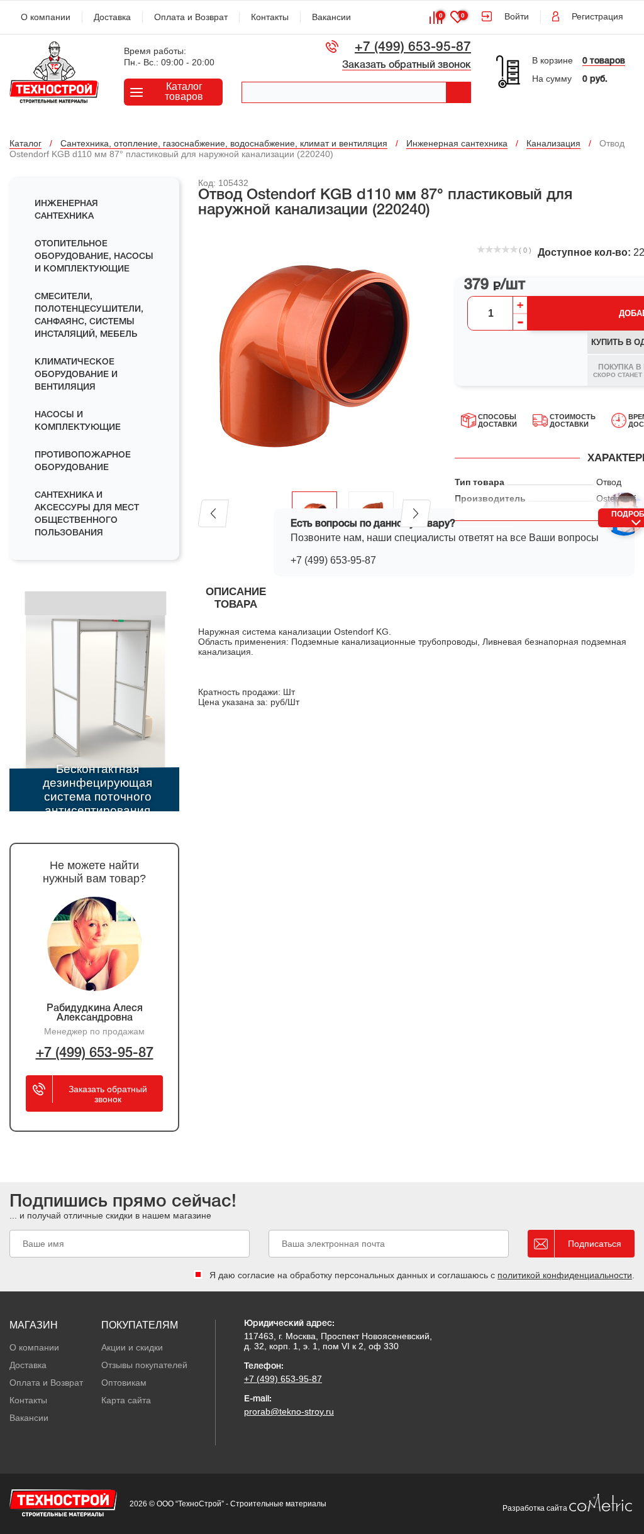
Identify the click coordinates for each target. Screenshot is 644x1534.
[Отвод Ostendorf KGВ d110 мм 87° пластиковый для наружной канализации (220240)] (314, 355)
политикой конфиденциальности (564, 1275)
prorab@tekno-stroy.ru (289, 1411)
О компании (45, 17)
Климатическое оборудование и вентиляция (76, 375)
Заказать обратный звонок (406, 65)
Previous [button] (213, 513)
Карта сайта (126, 1400)
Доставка (112, 17)
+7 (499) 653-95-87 (413, 47)
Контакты (270, 17)
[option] (314, 355)
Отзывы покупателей (144, 1365)
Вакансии (331, 17)
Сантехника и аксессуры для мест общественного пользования (87, 514)
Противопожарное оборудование (83, 461)
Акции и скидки (132, 1347)
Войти (516, 16)
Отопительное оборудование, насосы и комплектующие (94, 256)
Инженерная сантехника (66, 210)
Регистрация (597, 16)
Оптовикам (124, 1383)
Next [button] (415, 513)
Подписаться (594, 1244)
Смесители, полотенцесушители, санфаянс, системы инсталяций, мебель (89, 316)
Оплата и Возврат (191, 17)
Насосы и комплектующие (78, 421)
